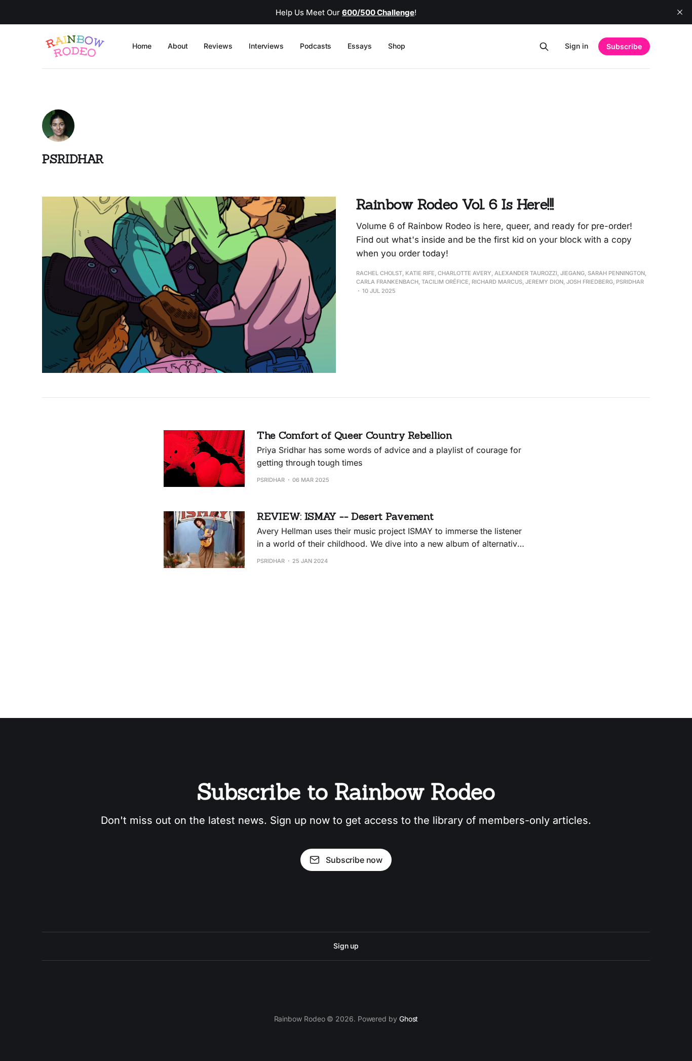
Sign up (346, 945)
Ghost (408, 1018)
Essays (360, 46)
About (178, 46)
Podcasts (315, 46)
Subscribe (624, 46)
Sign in (576, 46)
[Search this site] (544, 46)
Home (141, 46)
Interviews (266, 46)
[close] (680, 12)
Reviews (218, 46)
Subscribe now (354, 860)
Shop (396, 46)
